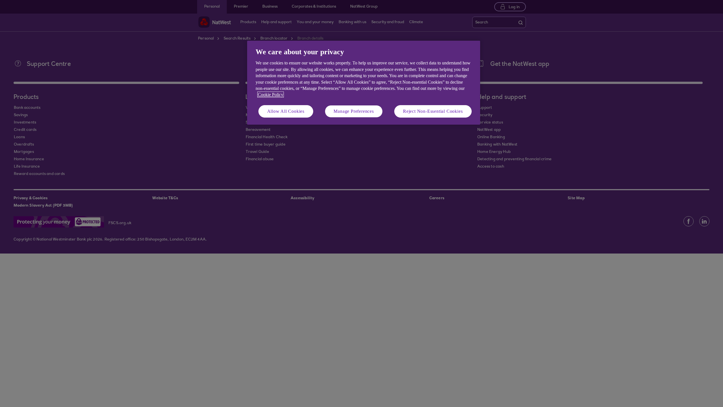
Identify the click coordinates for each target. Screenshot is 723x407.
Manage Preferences (354, 111)
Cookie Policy (270, 94)
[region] (363, 83)
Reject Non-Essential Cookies (433, 111)
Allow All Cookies (286, 111)
